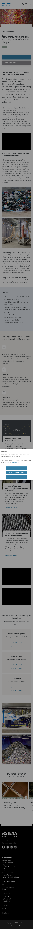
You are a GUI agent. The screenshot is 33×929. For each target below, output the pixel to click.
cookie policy (15, 462)
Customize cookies (16, 477)
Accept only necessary (17, 472)
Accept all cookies (16, 468)
